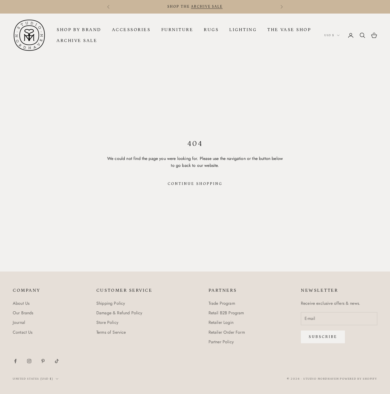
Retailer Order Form (227, 332)
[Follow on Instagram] (29, 361)
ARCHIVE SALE (207, 7)
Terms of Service (111, 332)
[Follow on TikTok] (56, 361)
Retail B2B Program (226, 313)
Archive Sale (77, 40)
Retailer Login (221, 322)
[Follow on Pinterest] (43, 361)
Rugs (211, 29)
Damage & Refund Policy (119, 313)
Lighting (243, 29)
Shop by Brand (79, 29)
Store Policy (107, 322)
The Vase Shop (289, 29)
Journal (19, 322)
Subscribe (323, 336)
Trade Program (222, 303)
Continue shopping (195, 183)
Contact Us (23, 332)
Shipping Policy (110, 303)
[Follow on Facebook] (15, 361)
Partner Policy (221, 342)
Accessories (131, 29)
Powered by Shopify (358, 378)
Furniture (177, 29)
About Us (21, 303)
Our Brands (23, 313)
